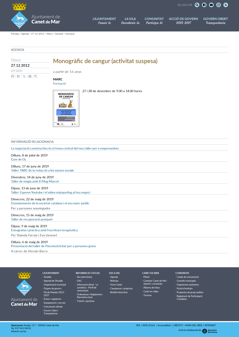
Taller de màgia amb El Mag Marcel (35, 181)
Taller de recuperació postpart (32, 219)
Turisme (147, 295)
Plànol (146, 276)
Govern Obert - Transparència (51, 312)
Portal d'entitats (185, 288)
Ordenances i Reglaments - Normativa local (90, 296)
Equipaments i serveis (54, 302)
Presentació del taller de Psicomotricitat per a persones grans (53, 246)
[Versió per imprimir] (12, 76)
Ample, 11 (29, 325)
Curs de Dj (18, 159)
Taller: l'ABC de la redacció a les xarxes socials (42, 170)
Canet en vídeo (150, 291)
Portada (15, 33)
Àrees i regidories (52, 298)
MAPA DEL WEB (193, 325)
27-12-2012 (37, 33)
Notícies (114, 280)
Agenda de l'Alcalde (53, 280)
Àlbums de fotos (151, 287)
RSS (138, 325)
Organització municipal (55, 284)
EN (185, 4)
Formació (70, 33)
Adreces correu (19, 331)
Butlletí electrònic (119, 292)
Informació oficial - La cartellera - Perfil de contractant (87, 287)
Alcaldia (47, 276)
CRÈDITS (178, 325)
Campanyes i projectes (121, 288)
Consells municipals (186, 280)
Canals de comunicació (188, 276)
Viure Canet (116, 284)
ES (179, 4)
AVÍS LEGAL (149, 325)
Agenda (25, 33)
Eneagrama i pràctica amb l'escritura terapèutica (44, 230)
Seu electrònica (84, 276)
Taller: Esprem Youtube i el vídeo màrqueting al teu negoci (50, 192)
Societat (59, 33)
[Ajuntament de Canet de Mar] (35, 26)
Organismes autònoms (188, 284)
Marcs (50, 33)
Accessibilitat (164, 325)
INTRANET (210, 325)
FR (190, 4)
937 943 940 (22, 328)
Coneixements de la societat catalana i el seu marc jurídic (50, 203)
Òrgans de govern (52, 288)
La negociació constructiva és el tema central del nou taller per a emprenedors (65, 148)
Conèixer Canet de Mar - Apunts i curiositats (155, 282)
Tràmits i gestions (85, 301)
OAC (79, 280)
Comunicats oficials (53, 306)
